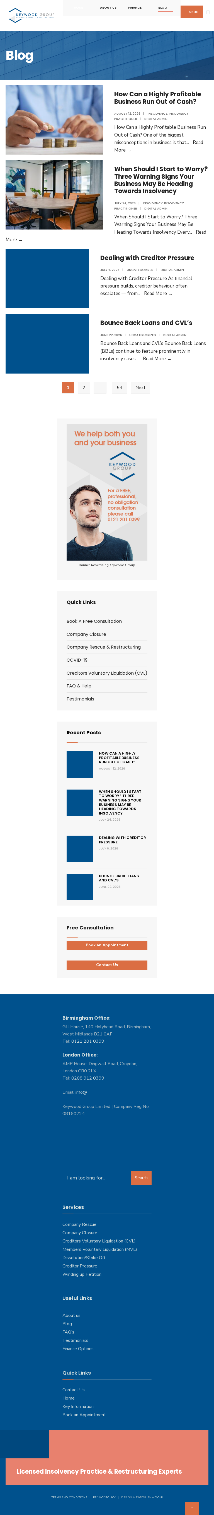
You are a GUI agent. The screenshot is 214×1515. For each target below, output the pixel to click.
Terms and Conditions (69, 1497)
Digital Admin (155, 119)
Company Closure (86, 634)
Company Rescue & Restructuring (104, 647)
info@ (81, 1092)
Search (141, 1178)
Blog (162, 7)
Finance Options (78, 1349)
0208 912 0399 (87, 1078)
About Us (108, 7)
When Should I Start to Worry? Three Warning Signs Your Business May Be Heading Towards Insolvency (161, 180)
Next (140, 388)
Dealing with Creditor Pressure (147, 258)
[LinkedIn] (33, 1444)
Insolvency (157, 113)
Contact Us (107, 964)
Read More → (158, 293)
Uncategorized (140, 270)
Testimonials (80, 699)
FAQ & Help (79, 686)
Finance (135, 7)
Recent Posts (84, 732)
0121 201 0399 (87, 1041)
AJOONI (157, 1497)
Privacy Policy (104, 1497)
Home (78, 7)
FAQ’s (68, 1332)
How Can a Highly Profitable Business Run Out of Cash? (157, 98)
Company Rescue (79, 1224)
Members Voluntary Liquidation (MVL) (99, 1249)
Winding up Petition (81, 1274)
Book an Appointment (107, 945)
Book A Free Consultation (94, 621)
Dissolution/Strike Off (84, 1258)
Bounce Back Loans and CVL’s (146, 323)
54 (119, 388)
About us (71, 1315)
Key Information (78, 1406)
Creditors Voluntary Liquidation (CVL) (107, 673)
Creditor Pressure (79, 1266)
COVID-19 (77, 660)
